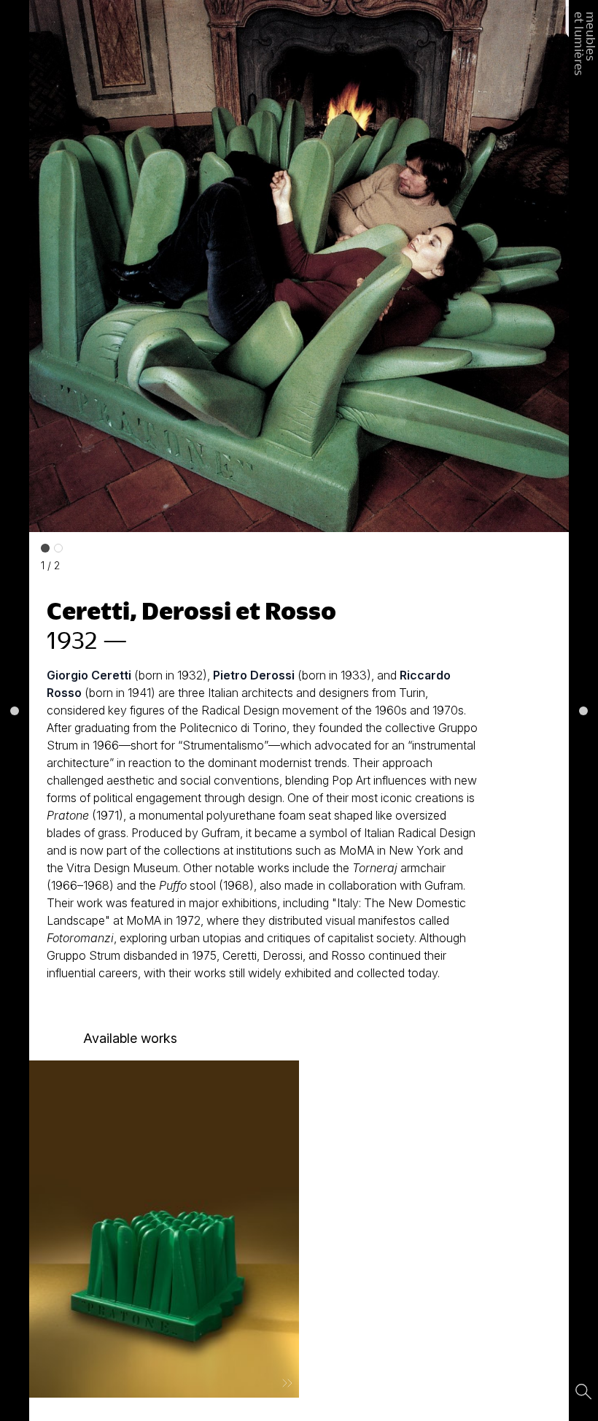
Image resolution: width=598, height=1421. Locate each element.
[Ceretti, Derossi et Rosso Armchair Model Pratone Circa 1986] (164, 1229)
